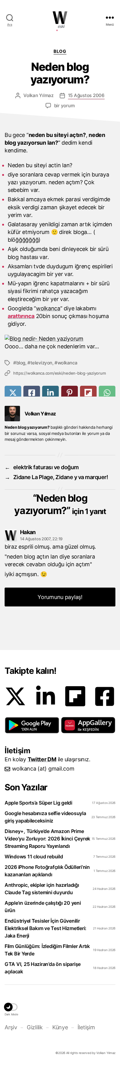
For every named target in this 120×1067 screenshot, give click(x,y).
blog (20, 363)
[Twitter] (15, 696)
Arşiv (11, 1027)
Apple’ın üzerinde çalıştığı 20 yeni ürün (43, 906)
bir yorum (64, 105)
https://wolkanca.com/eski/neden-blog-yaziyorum (59, 373)
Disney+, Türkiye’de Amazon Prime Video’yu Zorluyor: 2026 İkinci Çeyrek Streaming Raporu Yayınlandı (47, 838)
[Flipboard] (75, 696)
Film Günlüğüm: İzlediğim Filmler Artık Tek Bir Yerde (47, 950)
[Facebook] (104, 696)
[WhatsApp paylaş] (107, 393)
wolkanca (48, 308)
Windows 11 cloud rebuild (34, 856)
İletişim (86, 1027)
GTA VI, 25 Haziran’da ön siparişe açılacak (43, 968)
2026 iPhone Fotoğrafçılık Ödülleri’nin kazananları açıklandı (47, 871)
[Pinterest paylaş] (69, 393)
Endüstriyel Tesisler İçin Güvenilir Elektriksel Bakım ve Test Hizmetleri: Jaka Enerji (45, 928)
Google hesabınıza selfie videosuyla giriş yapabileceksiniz (45, 817)
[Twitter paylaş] (13, 393)
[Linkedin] (45, 696)
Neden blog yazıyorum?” (60, 504)
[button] (32, 725)
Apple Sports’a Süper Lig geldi (38, 803)
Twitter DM (42, 759)
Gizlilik (34, 1027)
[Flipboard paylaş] (88, 393)
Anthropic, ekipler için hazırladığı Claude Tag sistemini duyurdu (42, 888)
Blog (60, 51)
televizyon (41, 363)
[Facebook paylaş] (31, 393)
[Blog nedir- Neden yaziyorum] (44, 338)
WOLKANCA (60, 17)
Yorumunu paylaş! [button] (60, 597)
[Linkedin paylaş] (50, 393)
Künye (60, 1027)
